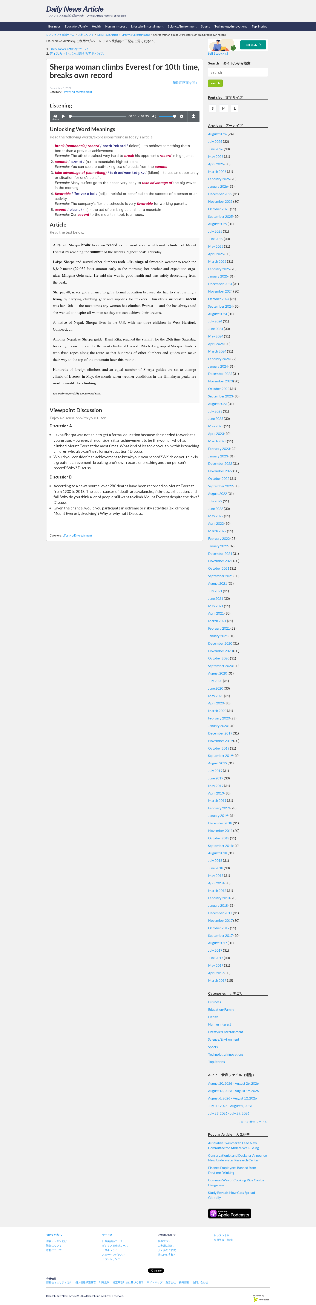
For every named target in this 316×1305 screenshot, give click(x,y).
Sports (205, 26)
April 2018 (216, 883)
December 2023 (220, 373)
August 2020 (217, 673)
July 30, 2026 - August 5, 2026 (230, 1106)
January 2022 (218, 546)
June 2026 (215, 149)
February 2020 (219, 718)
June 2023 (215, 418)
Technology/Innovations (230, 26)
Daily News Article (74, 9)
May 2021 (215, 606)
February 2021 (219, 628)
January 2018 (218, 905)
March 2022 (217, 531)
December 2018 (220, 823)
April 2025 (216, 254)
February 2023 (219, 448)
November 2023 (220, 381)
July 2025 (215, 231)
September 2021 (220, 576)
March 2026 (217, 171)
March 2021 (217, 621)
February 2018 (219, 898)
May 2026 (215, 156)
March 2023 (217, 441)
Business (54, 26)
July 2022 (215, 501)
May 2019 (215, 786)
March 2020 (217, 710)
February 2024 (219, 359)
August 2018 (217, 853)
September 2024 (220, 306)
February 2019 (219, 808)
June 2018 (215, 868)
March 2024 (217, 351)
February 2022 (219, 538)
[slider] (97, 116)
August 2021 (217, 583)
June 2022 (215, 508)
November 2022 (220, 471)
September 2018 (220, 845)
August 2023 (217, 404)
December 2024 (220, 284)
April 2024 (216, 344)
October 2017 (218, 928)
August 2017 (217, 943)
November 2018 (220, 830)
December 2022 (220, 463)
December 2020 (220, 643)
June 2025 (215, 239)
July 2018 (215, 860)
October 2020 (218, 658)
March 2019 (217, 800)
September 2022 (220, 486)
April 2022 (216, 523)
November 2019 (220, 741)
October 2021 (218, 568)
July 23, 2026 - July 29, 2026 (228, 1113)
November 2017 (220, 920)
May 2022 (215, 516)
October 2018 (218, 838)
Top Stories (259, 26)
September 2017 (220, 935)
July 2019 (215, 770)
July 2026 (215, 141)
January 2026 (218, 186)
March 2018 (217, 890)
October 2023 (218, 388)
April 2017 (216, 973)
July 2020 (215, 681)
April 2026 (216, 164)
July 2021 (215, 591)
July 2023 (215, 411)
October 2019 (218, 748)
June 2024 (215, 329)
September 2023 (220, 396)
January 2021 (218, 636)
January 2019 (218, 815)
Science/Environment (182, 26)
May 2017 (215, 965)
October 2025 (218, 209)
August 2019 (217, 763)
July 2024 (215, 321)
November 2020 (220, 651)
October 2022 (218, 478)
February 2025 (219, 269)
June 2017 (215, 958)
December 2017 (220, 913)
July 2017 (215, 950)
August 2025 (217, 224)
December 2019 (220, 733)
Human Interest (116, 26)
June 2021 (215, 598)
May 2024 (215, 336)
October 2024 (218, 299)
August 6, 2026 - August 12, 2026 (232, 1098)
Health (96, 26)
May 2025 (215, 246)
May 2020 (215, 696)
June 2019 (215, 778)
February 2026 (219, 179)
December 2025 (220, 194)
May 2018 (215, 875)
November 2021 (220, 561)
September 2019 (220, 755)
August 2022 (217, 493)
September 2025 (220, 216)
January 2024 (218, 366)
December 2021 (220, 553)
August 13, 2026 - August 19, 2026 (233, 1091)
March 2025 (217, 261)
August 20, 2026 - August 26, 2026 (233, 1083)
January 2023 (218, 456)
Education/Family (76, 26)
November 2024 (220, 291)
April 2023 (216, 433)
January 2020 (218, 726)
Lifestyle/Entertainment (147, 26)
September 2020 (220, 666)
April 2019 (216, 793)
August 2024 (217, 314)
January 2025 (218, 276)
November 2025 (220, 201)
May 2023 (215, 426)
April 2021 (216, 613)
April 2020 (216, 703)
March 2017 (217, 980)
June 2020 (215, 688)
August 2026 (217, 134)
